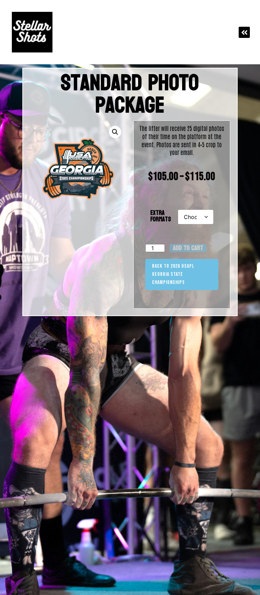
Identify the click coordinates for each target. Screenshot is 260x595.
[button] (244, 32)
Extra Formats (160, 216)
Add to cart (188, 248)
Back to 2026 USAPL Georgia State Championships (173, 274)
